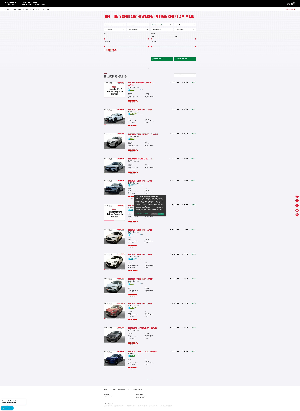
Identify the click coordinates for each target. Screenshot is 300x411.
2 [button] (106, 269)
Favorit (186, 82)
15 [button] (124, 269)
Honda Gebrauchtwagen (141, 396)
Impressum (113, 389)
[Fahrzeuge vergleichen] (298, 201)
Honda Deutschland (137, 389)
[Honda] (11, 3)
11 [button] (118, 269)
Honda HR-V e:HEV (142, 406)
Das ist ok (161, 213)
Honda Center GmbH (29, 3)
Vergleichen (175, 82)
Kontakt (106, 389)
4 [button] (108, 269)
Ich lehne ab (154, 213)
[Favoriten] (298, 196)
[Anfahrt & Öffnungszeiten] (298, 215)
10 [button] (117, 269)
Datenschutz (121, 389)
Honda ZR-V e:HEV (153, 406)
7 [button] (113, 269)
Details (194, 82)
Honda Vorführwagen (140, 397)
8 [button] (114, 269)
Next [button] (123, 89)
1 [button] (104, 269)
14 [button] (122, 269)
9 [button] (115, 269)
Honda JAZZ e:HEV (108, 406)
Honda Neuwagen (108, 396)
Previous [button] (105, 89)
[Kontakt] (298, 210)
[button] (7, 408)
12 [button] (119, 269)
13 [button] (121, 269)
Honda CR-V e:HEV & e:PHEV (166, 406)
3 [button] (107, 269)
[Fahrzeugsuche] (298, 205)
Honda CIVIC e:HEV (119, 406)
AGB (128, 389)
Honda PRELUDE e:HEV (131, 406)
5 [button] (110, 269)
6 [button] (111, 269)
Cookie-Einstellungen (141, 213)
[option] (114, 89)
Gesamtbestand (139, 399)
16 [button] (124, 318)
